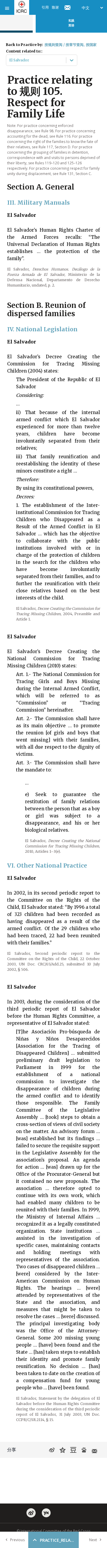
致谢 (55, 7)
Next (93, 1539)
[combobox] (9, 60)
